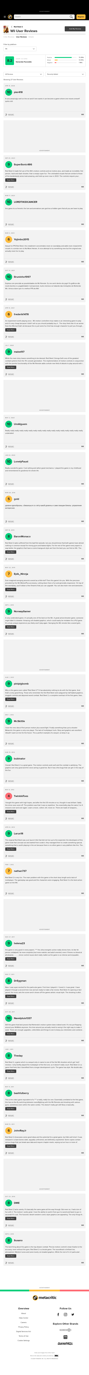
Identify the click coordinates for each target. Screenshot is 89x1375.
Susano (15, 1240)
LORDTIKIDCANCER (22, 202)
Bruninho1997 (19, 277)
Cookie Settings (24, 1340)
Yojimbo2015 (18, 239)
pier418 (15, 92)
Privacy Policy (23, 1327)
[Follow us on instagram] (65, 1316)
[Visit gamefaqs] (65, 1344)
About (23, 1313)
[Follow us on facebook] (58, 1316)
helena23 (16, 943)
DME (14, 1203)
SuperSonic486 (20, 164)
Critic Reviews (8, 37)
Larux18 (15, 833)
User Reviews (21, 37)
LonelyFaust (17, 461)
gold (13, 499)
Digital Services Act (23, 1331)
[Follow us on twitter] (73, 1316)
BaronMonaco (19, 536)
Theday (15, 1056)
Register (81, 17)
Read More (10, 180)
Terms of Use (23, 1336)
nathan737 (17, 871)
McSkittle (16, 721)
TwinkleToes (18, 796)
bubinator (17, 759)
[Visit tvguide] (65, 1338)
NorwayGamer (19, 611)
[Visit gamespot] (65, 1331)
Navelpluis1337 (19, 1018)
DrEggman (17, 981)
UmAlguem (17, 424)
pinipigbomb (18, 684)
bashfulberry (18, 1093)
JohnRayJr (17, 1131)
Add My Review (75, 29)
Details (31, 37)
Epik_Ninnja (18, 574)
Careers (23, 1322)
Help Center (23, 1318)
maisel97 (16, 352)
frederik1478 (18, 314)
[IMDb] (56, 1356)
